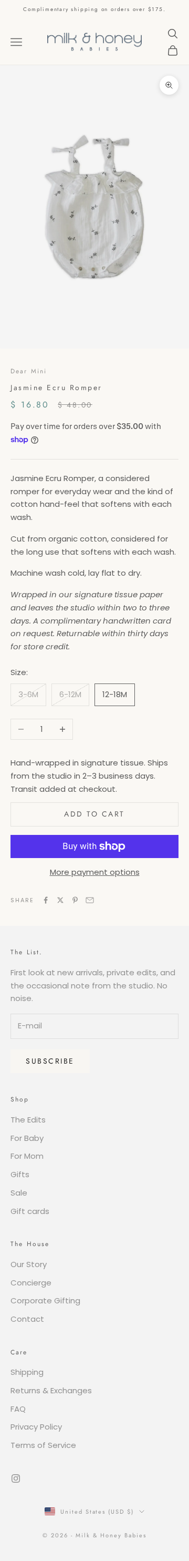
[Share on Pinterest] (75, 900)
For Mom (27, 1155)
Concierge (30, 1282)
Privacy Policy (36, 1426)
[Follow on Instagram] (15, 1478)
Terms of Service (43, 1445)
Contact (27, 1318)
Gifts (19, 1174)
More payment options (95, 872)
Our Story (28, 1264)
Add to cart (94, 814)
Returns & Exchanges (51, 1390)
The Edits (28, 1119)
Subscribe (50, 1061)
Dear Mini (28, 371)
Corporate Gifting (45, 1300)
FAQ (18, 1408)
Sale (18, 1192)
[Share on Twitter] (60, 900)
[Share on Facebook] (45, 900)
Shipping (27, 1372)
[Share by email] (90, 900)
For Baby (27, 1138)
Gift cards (29, 1211)
